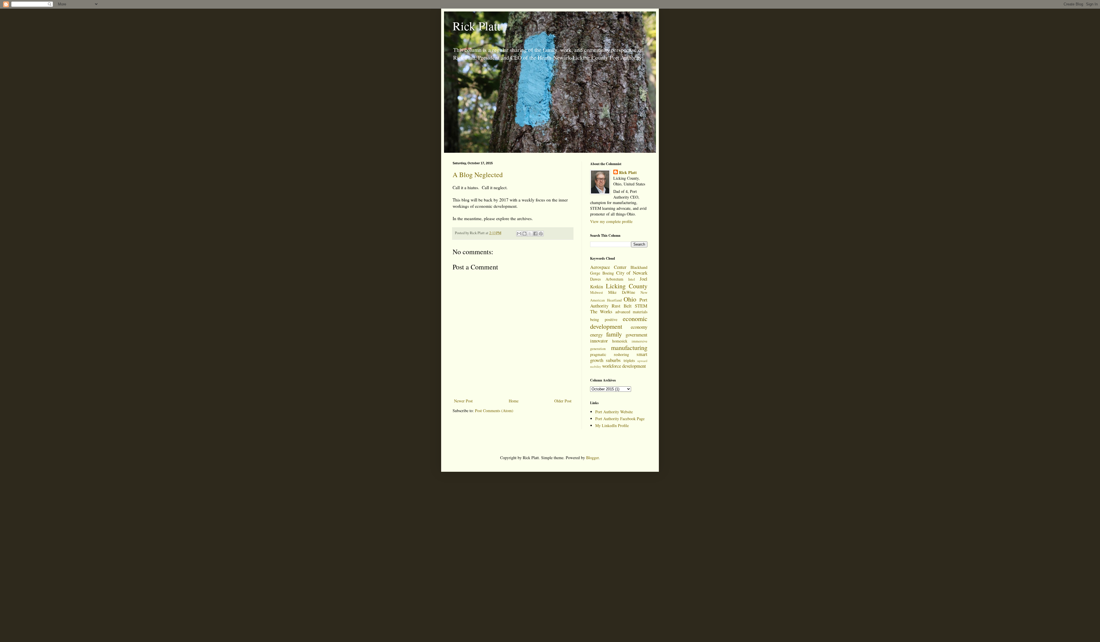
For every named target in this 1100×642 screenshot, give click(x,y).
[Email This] (519, 233)
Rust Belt (622, 305)
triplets (629, 360)
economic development (618, 322)
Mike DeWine (621, 292)
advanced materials (631, 311)
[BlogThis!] (524, 233)
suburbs (613, 360)
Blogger (592, 457)
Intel (631, 279)
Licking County (627, 285)
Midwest (596, 292)
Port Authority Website (614, 411)
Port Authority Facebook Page (620, 418)
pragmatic (598, 354)
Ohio (630, 299)
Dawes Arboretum (606, 279)
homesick (619, 341)
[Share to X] (530, 233)
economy (639, 327)
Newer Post (463, 401)
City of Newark (632, 272)
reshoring (621, 354)
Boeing (608, 273)
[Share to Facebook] (535, 233)
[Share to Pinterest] (541, 233)
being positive (603, 319)
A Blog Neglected (478, 174)
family (614, 334)
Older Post (562, 401)
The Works (601, 311)
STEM (641, 305)
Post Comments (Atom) (494, 410)
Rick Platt (477, 26)
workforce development (624, 366)
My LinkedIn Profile (612, 425)
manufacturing (629, 347)
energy (596, 334)
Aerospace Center (608, 267)
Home (513, 401)
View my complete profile (611, 221)
